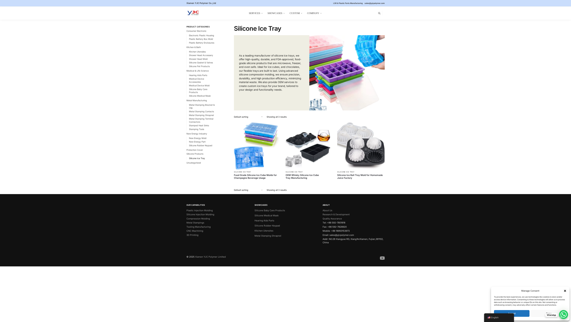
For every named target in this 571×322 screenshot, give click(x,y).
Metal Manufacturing (196, 100)
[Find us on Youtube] (382, 259)
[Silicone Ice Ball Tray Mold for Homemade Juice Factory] (360, 145)
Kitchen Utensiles (197, 51)
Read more (257, 183)
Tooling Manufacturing (198, 226)
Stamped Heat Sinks (199, 125)
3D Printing (192, 235)
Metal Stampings (195, 222)
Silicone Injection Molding (200, 214)
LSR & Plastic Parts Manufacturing (348, 3)
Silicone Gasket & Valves (201, 62)
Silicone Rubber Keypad (200, 145)
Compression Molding (198, 218)
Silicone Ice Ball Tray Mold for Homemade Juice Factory (360, 176)
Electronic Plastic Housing (201, 35)
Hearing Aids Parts (198, 75)
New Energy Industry (196, 133)
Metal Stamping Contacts (201, 111)
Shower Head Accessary (201, 55)
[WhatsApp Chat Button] (563, 314)
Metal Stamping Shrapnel (201, 115)
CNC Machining (194, 230)
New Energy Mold (197, 138)
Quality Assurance (332, 218)
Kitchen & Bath (193, 47)
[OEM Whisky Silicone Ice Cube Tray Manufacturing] (309, 145)
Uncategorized (193, 162)
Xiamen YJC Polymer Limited (210, 256)
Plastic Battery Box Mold (201, 39)
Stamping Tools (196, 129)
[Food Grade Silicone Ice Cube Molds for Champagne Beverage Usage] (257, 145)
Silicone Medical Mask (200, 96)
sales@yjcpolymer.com (375, 3)
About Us (327, 210)
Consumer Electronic (196, 31)
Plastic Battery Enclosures (201, 42)
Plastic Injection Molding (199, 210)
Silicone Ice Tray (242, 172)
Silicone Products (194, 154)
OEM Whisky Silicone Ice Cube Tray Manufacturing (302, 176)
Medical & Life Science (197, 70)
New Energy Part (197, 141)
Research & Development (336, 214)
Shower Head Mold (198, 59)
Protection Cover (194, 150)
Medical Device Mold (199, 85)
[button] (565, 290)
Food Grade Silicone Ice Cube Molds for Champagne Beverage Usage (255, 176)
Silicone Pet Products (199, 66)
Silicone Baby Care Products (270, 210)
